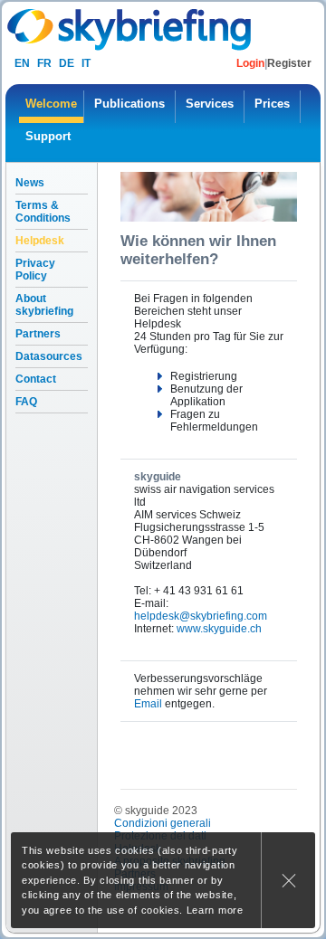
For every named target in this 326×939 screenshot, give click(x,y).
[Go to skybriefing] (130, 29)
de (66, 63)
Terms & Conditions (43, 211)
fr (44, 63)
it (86, 63)
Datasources (48, 356)
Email (148, 703)
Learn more (215, 910)
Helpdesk (39, 240)
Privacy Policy (35, 269)
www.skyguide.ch (219, 628)
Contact (35, 379)
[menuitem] (51, 106)
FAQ (26, 401)
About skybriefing (44, 305)
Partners (38, 333)
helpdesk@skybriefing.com (200, 616)
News (29, 182)
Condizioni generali (162, 823)
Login (250, 63)
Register (289, 63)
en (22, 63)
